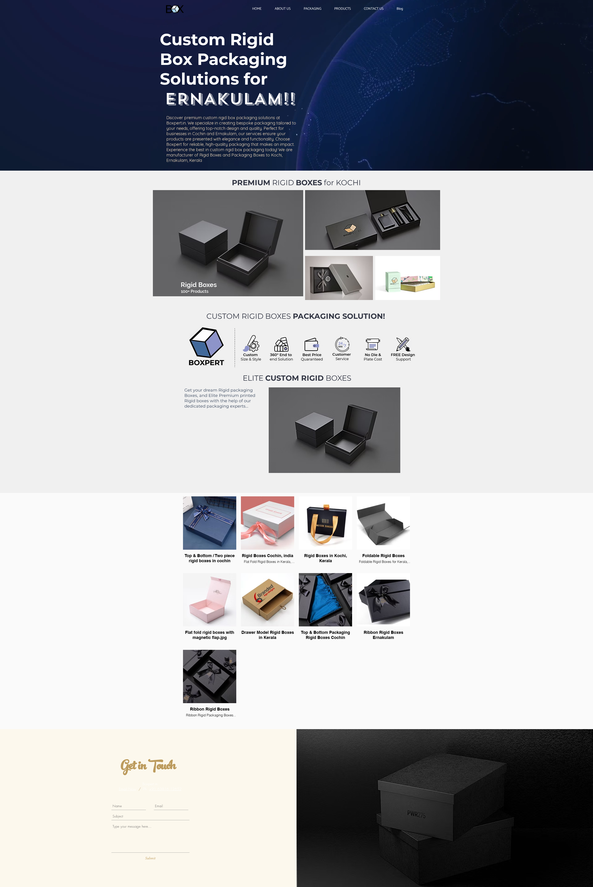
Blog (527, 98)
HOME (527, 46)
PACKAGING (527, 67)
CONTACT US (527, 88)
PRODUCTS (527, 77)
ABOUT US (526, 56)
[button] (584, 8)
